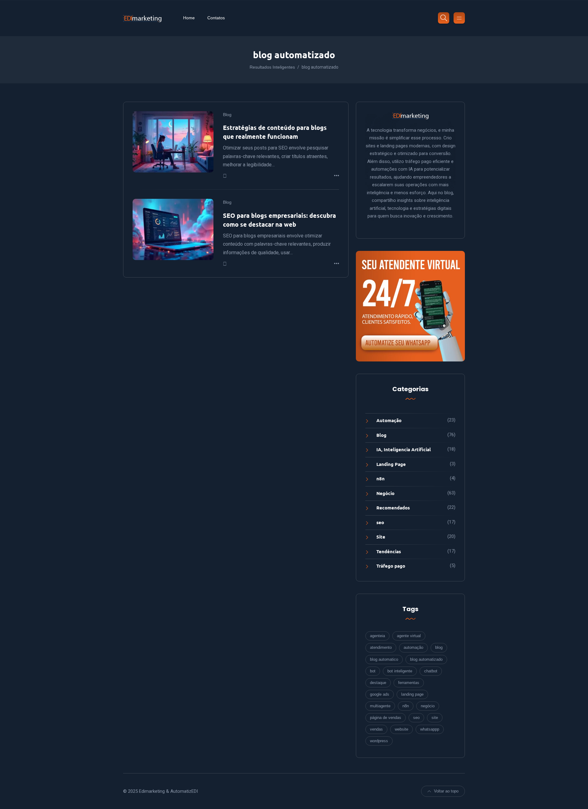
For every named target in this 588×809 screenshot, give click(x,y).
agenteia (377, 635)
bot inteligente (399, 671)
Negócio (385, 493)
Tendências (388, 551)
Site (380, 537)
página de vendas (385, 717)
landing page (412, 694)
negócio (428, 706)
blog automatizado (426, 659)
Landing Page (391, 464)
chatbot (430, 671)
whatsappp (429, 729)
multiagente (380, 706)
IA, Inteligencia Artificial (403, 449)
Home (189, 17)
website (401, 729)
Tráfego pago (390, 566)
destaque (378, 682)
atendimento (381, 647)
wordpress (379, 741)
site (435, 717)
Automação (388, 420)
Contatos (216, 17)
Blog (227, 114)
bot (372, 671)
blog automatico (384, 659)
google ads (379, 694)
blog (439, 647)
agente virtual (409, 635)
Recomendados (393, 508)
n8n (380, 478)
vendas (376, 729)
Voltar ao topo (446, 791)
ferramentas (408, 682)
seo (380, 522)
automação (413, 647)
